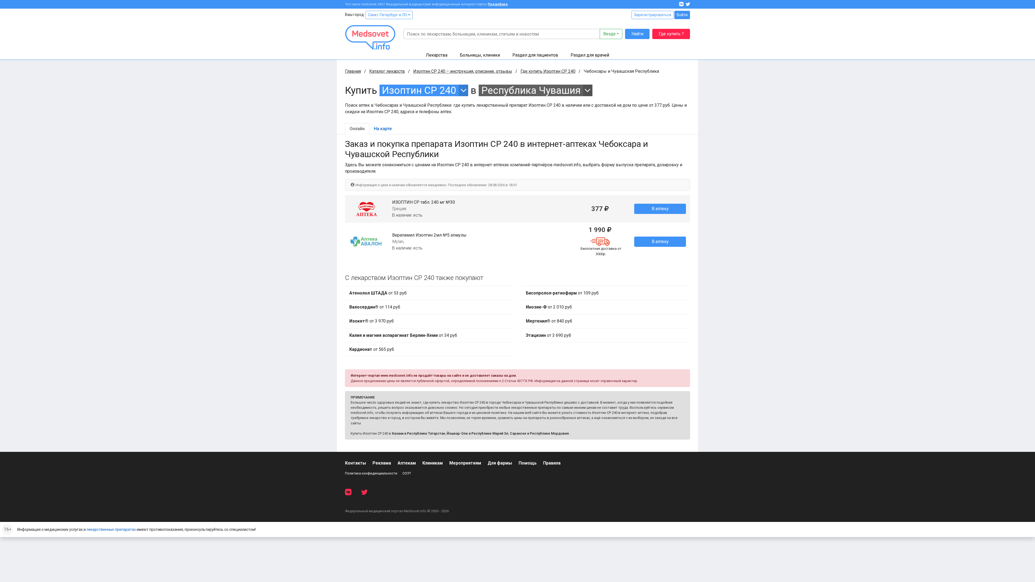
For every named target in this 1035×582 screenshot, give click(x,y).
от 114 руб (374, 307)
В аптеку (660, 208)
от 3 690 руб (548, 335)
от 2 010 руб (549, 307)
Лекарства (436, 55)
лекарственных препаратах (111, 529)
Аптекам (407, 463)
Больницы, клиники (480, 55)
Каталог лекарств (387, 71)
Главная (353, 71)
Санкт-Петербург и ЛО (388, 15)
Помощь (528, 463)
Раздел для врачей (590, 55)
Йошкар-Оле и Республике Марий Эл (477, 433)
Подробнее (498, 4)
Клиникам (432, 463)
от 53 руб (378, 293)
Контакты (355, 463)
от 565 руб (371, 349)
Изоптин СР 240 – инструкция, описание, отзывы (462, 71)
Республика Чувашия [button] (531, 90)
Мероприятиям (465, 463)
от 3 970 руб (371, 321)
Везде (609, 33)
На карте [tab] (383, 128)
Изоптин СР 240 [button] (419, 90)
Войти (682, 15)
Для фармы (500, 463)
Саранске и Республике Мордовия (539, 433)
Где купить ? (671, 33)
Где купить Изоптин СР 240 (547, 71)
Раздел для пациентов (535, 55)
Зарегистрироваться (652, 15)
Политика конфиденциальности (371, 473)
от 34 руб (403, 335)
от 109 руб (562, 293)
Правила (552, 463)
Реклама (381, 463)
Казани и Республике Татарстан (418, 433)
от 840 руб (549, 321)
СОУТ (406, 473)
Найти (637, 33)
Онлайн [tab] (357, 128)
